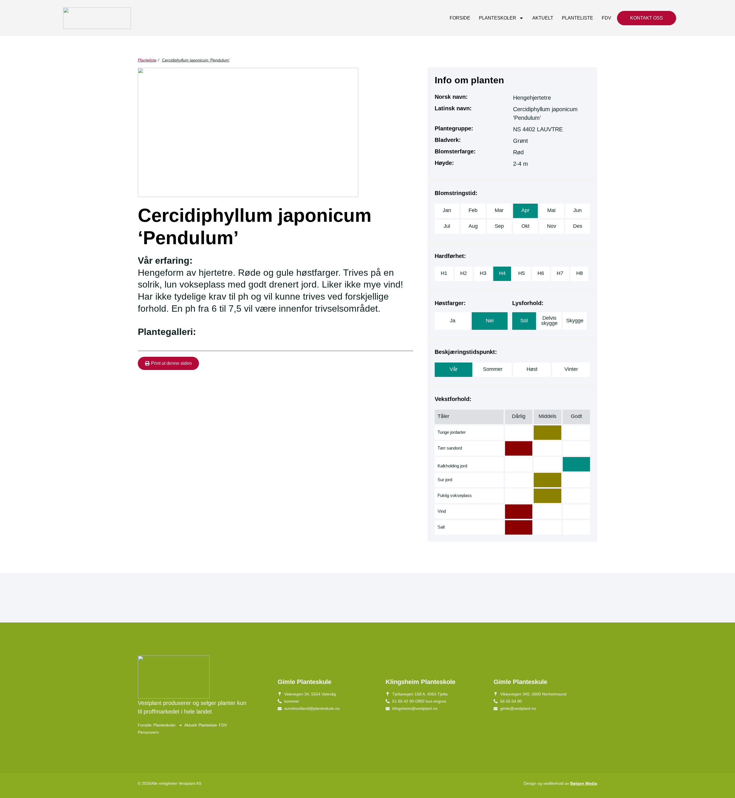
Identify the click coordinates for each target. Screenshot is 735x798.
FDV (606, 18)
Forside (460, 18)
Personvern (148, 732)
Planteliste (577, 18)
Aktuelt (542, 18)
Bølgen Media (583, 783)
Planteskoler (497, 18)
